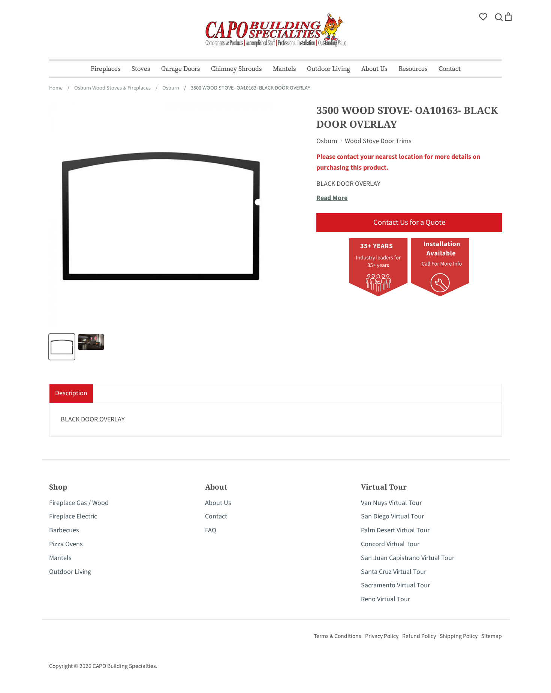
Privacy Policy (381, 636)
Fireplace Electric (73, 516)
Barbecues (64, 530)
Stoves (141, 68)
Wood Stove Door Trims (378, 141)
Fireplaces (105, 68)
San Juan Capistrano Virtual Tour (407, 558)
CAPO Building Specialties (124, 666)
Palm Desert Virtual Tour (395, 530)
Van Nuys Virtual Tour (391, 503)
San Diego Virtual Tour (392, 516)
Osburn (326, 141)
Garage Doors (180, 68)
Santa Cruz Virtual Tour (393, 572)
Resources (412, 68)
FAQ (210, 530)
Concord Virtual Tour (390, 544)
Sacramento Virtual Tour (395, 585)
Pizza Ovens (66, 544)
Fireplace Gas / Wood (79, 503)
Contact (450, 68)
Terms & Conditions (337, 636)
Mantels (284, 68)
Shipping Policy (459, 636)
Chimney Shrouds (236, 68)
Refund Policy (419, 636)
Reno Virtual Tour (385, 599)
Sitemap (491, 636)
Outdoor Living (328, 68)
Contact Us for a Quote (409, 222)
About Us (374, 68)
